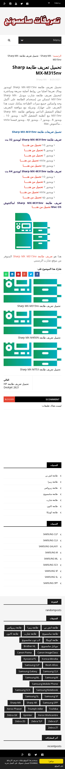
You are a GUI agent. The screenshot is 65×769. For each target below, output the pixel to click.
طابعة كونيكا (52, 512)
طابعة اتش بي (51, 475)
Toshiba (53, 708)
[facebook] (27, 3)
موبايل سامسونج (49, 646)
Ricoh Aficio (52, 665)
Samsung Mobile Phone (45, 683)
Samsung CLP (50, 534)
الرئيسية (57, 55)
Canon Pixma (24, 652)
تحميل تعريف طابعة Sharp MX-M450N (39, 337)
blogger (9, 399)
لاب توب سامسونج (31, 640)
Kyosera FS (30, 658)
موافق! (51, 761)
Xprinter (27, 715)
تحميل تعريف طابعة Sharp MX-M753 (40, 369)
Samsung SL (51, 576)
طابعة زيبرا (53, 481)
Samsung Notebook (47, 690)
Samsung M (51, 552)
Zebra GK (12, 715)
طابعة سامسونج (50, 494)
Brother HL (29, 646)
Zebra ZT (53, 727)
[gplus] (5, 3)
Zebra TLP (36, 721)
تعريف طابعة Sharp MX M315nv (33, 256)
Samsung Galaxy (48, 546)
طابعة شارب (52, 500)
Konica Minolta (50, 658)
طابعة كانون (52, 506)
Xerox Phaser (14, 708)
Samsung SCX (50, 564)
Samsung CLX (50, 540)
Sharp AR (32, 702)
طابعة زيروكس (51, 487)
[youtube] (16, 3)
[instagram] (10, 3)
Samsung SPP (50, 583)
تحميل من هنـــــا (32, 145)
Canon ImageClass (48, 652)
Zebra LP (53, 721)
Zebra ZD (20, 721)
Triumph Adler (35, 708)
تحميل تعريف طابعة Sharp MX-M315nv (38, 306)
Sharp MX (45, 55)
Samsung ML (51, 558)
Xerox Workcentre (48, 715)
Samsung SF (51, 570)
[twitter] (22, 3)
